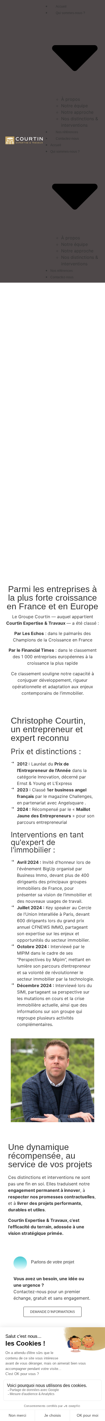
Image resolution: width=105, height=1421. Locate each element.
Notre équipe (74, 105)
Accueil (61, 6)
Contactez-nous (67, 139)
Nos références (67, 132)
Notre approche (77, 112)
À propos (70, 99)
